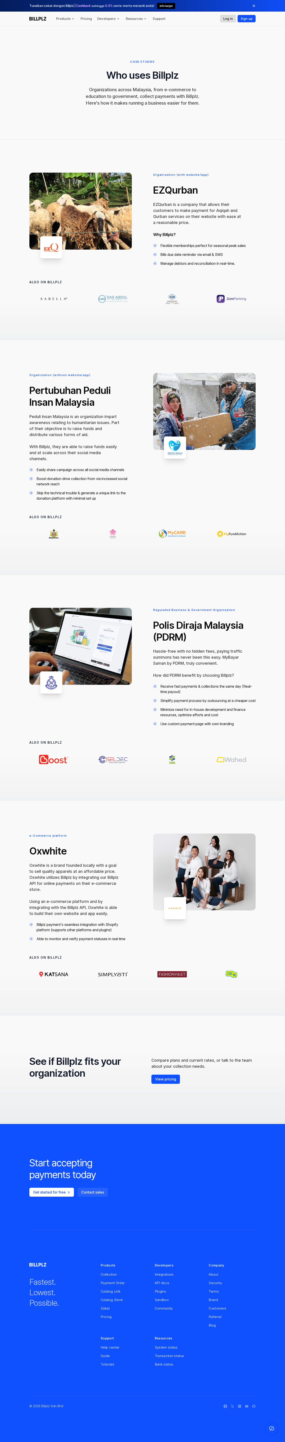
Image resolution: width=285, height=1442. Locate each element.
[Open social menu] (271, 1428)
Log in (228, 19)
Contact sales (92, 1192)
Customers (217, 1308)
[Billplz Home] (37, 19)
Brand (213, 1300)
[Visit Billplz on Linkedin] (239, 1406)
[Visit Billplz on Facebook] (225, 1406)
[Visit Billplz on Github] (254, 1406)
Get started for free (49, 1192)
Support (159, 19)
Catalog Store (112, 1300)
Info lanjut (166, 6)
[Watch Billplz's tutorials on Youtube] (246, 1406)
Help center (110, 1347)
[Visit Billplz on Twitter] (232, 1406)
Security (215, 1283)
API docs (162, 1283)
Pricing (86, 19)
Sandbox (162, 1300)
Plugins (160, 1291)
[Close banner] (254, 6)
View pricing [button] (165, 1079)
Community (164, 1308)
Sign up (246, 19)
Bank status (164, 1364)
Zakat (105, 1308)
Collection (109, 1274)
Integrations (164, 1274)
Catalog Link (110, 1291)
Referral (215, 1317)
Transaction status (169, 1356)
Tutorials (107, 1364)
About (213, 1274)
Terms (214, 1291)
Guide (105, 1356)
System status (166, 1347)
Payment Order (113, 1283)
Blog (212, 1325)
